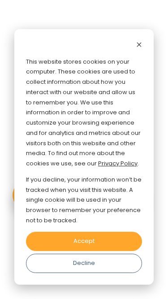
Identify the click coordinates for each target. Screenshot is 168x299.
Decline (84, 263)
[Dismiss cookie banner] (139, 46)
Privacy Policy (118, 163)
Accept (84, 241)
